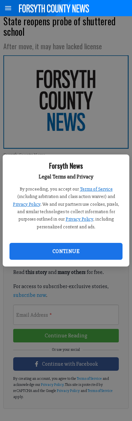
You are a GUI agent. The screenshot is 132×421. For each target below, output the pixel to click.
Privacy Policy (26, 204)
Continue (66, 251)
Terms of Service (96, 189)
